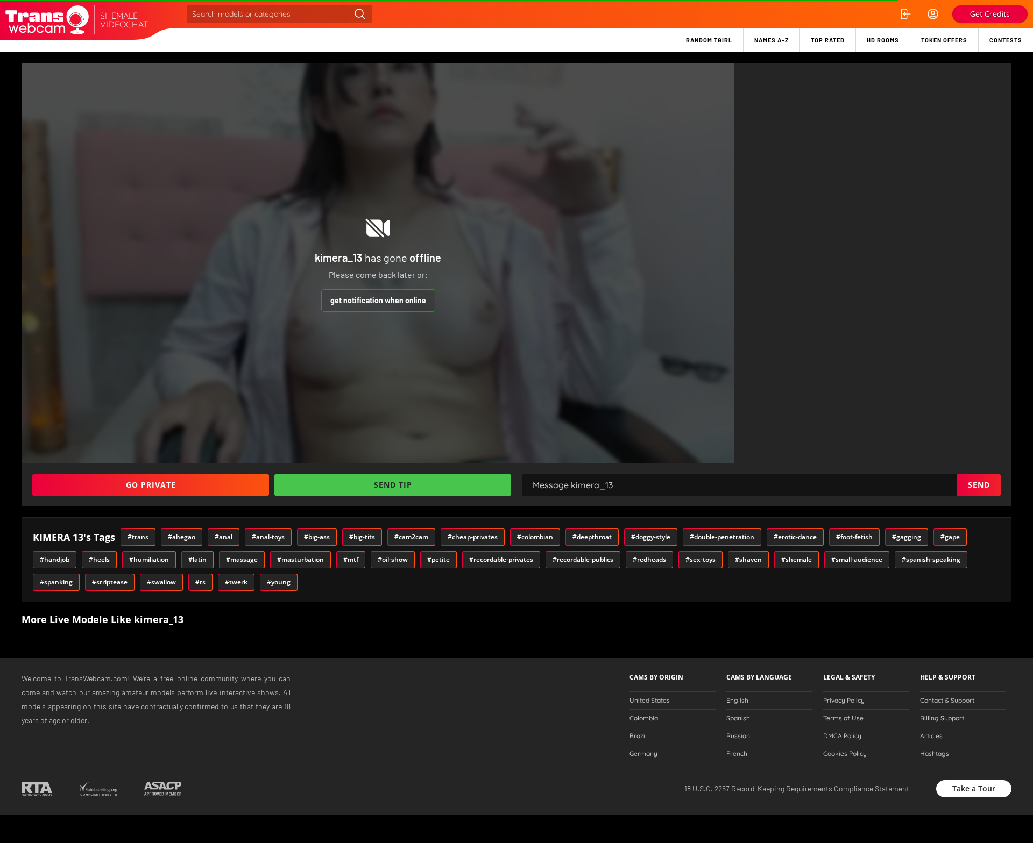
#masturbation (300, 559)
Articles (931, 736)
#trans (138, 536)
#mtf (350, 559)
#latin (197, 559)
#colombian (535, 536)
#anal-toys (268, 536)
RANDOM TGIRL (709, 40)
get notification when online (378, 300)
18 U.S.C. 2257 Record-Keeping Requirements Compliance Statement (796, 788)
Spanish (738, 718)
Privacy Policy (844, 700)
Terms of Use (843, 718)
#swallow (161, 582)
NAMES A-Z (771, 40)
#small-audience (856, 559)
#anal (223, 536)
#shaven (748, 559)
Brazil (638, 736)
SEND (979, 485)
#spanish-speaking (931, 559)
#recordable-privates (501, 559)
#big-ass (317, 536)
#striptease (110, 582)
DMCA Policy (842, 736)
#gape (950, 536)
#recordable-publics (583, 559)
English (737, 700)
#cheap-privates (473, 536)
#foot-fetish (854, 536)
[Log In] (905, 14)
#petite (438, 559)
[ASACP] (162, 789)
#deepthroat (592, 536)
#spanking (56, 582)
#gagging (906, 536)
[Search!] (360, 14)
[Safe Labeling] (98, 789)
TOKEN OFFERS (944, 40)
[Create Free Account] (933, 14)
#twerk (236, 582)
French (736, 754)
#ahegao (181, 536)
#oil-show (393, 559)
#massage (242, 559)
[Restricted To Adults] (37, 789)
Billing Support (942, 718)
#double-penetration (722, 536)
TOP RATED (828, 40)
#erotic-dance (795, 536)
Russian (738, 736)
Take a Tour (973, 788)
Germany (643, 754)
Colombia (643, 718)
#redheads (649, 559)
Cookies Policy (845, 754)
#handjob (54, 559)
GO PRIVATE (151, 485)
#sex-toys (700, 559)
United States (649, 700)
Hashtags (934, 754)
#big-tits (362, 536)
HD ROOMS (883, 40)
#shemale (796, 559)
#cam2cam (411, 536)
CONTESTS (1005, 40)
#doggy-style (650, 536)
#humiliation (149, 559)
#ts (200, 582)
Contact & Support (947, 700)
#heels (99, 559)
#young (279, 582)
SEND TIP (393, 485)
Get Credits (990, 14)
